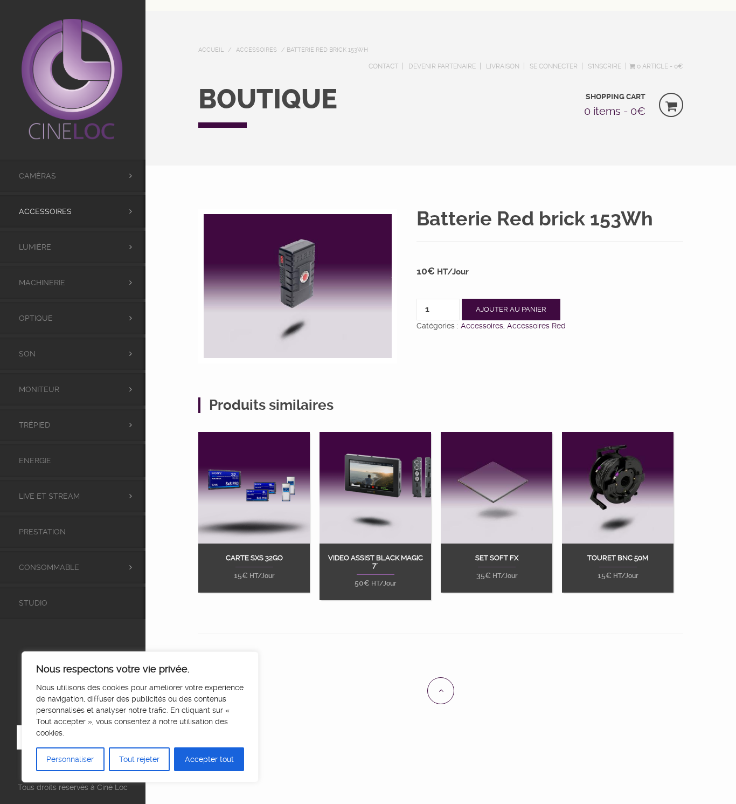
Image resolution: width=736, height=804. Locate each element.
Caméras (37, 175)
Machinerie (42, 282)
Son (27, 353)
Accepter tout (209, 759)
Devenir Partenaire (442, 66)
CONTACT (383, 66)
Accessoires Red (536, 325)
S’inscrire (604, 66)
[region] (140, 716)
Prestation (42, 531)
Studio (33, 603)
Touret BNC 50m (617, 558)
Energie (35, 460)
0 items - (614, 111)
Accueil (211, 49)
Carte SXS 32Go (254, 558)
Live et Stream (49, 496)
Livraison (502, 66)
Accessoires (45, 211)
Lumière (35, 247)
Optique (36, 318)
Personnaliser (70, 759)
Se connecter (554, 66)
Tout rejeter (139, 759)
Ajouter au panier (511, 309)
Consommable (49, 567)
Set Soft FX (496, 558)
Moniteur (39, 389)
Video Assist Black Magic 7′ (375, 561)
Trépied (34, 425)
